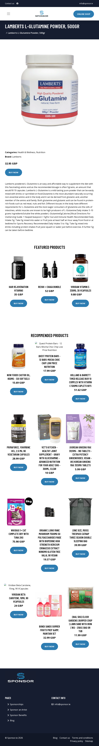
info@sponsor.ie (86, 3)
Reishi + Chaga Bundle (49, 286)
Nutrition (40, 152)
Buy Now (13, 172)
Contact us (65, 737)
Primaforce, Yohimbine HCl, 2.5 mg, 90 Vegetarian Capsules (18, 451)
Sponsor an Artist (18, 709)
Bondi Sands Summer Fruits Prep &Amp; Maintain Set (49, 630)
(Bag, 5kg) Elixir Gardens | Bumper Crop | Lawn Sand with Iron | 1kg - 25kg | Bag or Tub (80, 624)
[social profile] (17, 3)
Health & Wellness (26, 152)
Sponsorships (16, 704)
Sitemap (89, 741)
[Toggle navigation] (8, 13)
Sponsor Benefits (18, 715)
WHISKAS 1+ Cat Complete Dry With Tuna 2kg (19, 534)
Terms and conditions (82, 737)
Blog (12, 720)
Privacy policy (76, 741)
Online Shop (83, 14)
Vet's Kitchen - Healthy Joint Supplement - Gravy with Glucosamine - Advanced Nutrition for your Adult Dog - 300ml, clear (49, 458)
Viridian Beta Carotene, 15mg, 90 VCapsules (18, 598)
